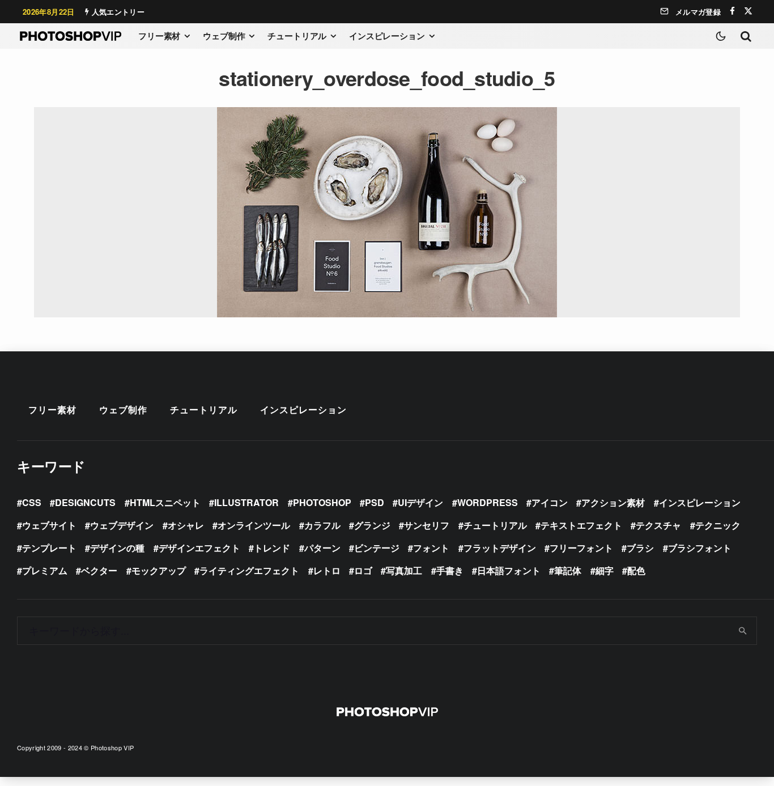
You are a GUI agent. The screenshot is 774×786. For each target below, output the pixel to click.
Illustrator (246, 502)
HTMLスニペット (165, 502)
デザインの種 (117, 547)
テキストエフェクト (581, 525)
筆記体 (567, 570)
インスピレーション (387, 35)
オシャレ (186, 525)
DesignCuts (85, 502)
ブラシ (640, 547)
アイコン (549, 502)
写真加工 (404, 570)
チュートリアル (296, 35)
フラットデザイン (499, 547)
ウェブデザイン (122, 525)
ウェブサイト (49, 525)
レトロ (327, 570)
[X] (748, 11)
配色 (636, 570)
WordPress (487, 502)
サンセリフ (426, 525)
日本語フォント (509, 570)
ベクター (99, 570)
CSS (31, 502)
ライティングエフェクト (249, 570)
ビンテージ (376, 547)
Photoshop (322, 502)
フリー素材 (159, 35)
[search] (743, 630)
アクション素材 (613, 502)
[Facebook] (732, 11)
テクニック (718, 525)
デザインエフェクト (199, 547)
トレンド (272, 547)
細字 (605, 570)
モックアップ (158, 570)
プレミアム (44, 570)
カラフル (322, 525)
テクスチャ (658, 525)
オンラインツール (254, 525)
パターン (322, 547)
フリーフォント (581, 547)
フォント (431, 547)
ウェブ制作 (224, 35)
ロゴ (363, 570)
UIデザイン (420, 502)
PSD (374, 502)
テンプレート (49, 547)
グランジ (372, 525)
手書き (449, 570)
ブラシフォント (700, 547)
